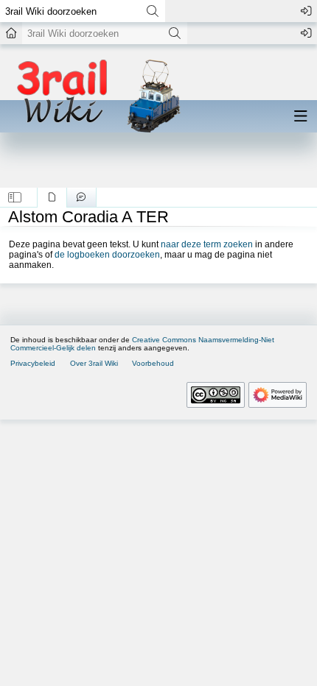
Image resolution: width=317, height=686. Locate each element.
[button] (15, 197)
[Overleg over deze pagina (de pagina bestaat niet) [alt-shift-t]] (81, 197)
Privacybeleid (32, 363)
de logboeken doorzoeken (107, 255)
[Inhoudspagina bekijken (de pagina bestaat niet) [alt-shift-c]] (52, 197)
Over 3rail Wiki (94, 363)
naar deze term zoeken (207, 244)
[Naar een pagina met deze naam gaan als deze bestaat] (152, 11)
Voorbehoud (153, 363)
